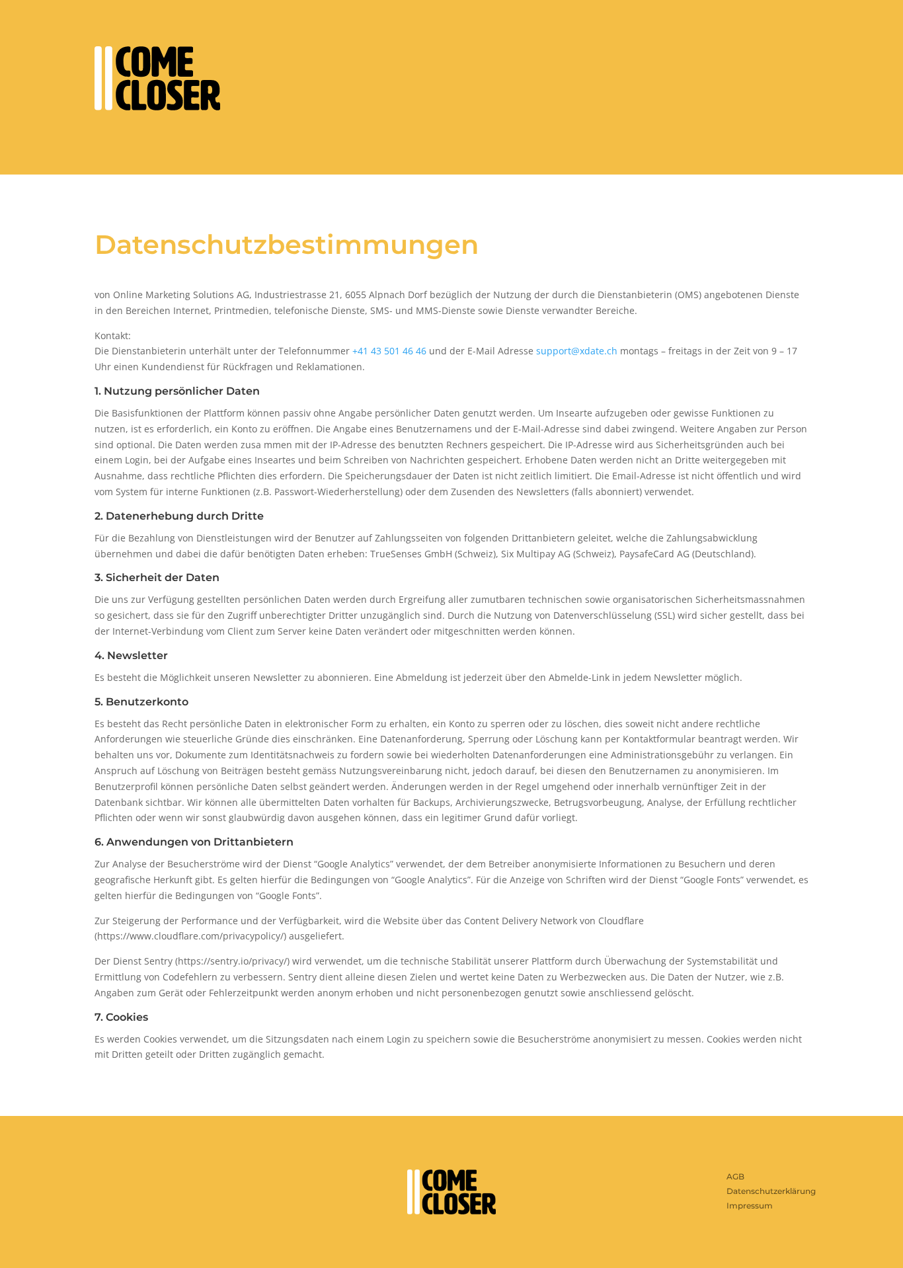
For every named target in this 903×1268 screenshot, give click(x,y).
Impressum (749, 1205)
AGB (735, 1176)
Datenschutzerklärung (771, 1191)
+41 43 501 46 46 (389, 350)
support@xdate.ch (576, 350)
